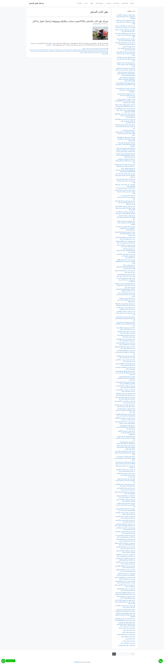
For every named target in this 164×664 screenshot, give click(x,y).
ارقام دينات (104, 49)
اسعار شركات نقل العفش (87, 49)
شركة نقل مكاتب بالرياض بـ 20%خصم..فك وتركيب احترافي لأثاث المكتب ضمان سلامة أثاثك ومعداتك (125, 208)
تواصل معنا (79, 3)
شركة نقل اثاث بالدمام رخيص (93, 51)
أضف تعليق (104, 53)
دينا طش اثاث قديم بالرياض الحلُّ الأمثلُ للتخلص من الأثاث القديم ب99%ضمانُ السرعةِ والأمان (126, 139)
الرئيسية (132, 3)
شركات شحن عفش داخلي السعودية (126, 645)
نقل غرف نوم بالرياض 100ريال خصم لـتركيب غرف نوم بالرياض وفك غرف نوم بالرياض (125, 294)
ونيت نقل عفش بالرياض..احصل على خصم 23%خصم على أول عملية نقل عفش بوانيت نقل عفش (125, 175)
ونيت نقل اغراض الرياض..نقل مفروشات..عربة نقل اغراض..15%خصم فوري (126, 197)
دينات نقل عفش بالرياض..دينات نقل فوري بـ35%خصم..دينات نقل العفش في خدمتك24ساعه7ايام (125, 228)
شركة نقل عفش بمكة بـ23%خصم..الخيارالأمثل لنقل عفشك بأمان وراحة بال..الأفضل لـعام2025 (125, 289)
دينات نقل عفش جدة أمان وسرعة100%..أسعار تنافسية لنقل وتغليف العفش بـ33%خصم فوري (125, 266)
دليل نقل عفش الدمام (96, 48)
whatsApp (3, 661)
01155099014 (77, 662)
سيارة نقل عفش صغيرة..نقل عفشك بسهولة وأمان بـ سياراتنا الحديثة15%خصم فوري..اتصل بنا (125, 233)
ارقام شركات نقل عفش (97, 49)
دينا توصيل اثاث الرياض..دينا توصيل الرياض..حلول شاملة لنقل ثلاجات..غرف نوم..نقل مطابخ (126, 300)
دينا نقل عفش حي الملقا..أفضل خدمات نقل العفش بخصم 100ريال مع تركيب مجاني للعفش (125, 35)
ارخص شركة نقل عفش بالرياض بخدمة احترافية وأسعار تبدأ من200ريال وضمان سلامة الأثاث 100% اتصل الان (126, 73)
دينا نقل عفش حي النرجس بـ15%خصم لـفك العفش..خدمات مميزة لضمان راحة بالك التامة (125, 191)
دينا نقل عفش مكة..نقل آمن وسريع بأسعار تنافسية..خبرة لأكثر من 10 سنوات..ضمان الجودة (125, 22)
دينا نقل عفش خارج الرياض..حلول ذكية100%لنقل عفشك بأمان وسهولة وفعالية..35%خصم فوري (127, 79)
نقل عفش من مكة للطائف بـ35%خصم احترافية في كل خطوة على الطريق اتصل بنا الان (125, 352)
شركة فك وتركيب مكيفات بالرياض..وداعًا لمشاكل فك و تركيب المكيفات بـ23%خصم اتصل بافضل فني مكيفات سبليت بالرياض (125, 149)
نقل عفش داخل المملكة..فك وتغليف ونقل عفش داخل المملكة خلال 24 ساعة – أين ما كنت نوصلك (125, 372)
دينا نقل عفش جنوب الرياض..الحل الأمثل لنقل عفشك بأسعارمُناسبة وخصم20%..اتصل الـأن (125, 318)
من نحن (86, 3)
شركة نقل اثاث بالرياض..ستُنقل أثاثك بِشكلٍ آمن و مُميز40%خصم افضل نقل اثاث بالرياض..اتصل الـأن (125, 202)
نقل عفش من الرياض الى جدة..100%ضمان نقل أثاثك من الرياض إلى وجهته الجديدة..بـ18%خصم (125, 121)
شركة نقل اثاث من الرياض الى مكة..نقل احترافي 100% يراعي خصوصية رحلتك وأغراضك (126, 222)
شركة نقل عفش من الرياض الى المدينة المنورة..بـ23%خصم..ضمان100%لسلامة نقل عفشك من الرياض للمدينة (125, 101)
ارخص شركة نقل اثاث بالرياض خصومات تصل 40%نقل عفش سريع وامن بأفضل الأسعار (126, 64)
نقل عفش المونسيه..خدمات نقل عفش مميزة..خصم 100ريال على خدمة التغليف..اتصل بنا (126, 95)
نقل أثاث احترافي (68, 51)
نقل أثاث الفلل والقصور (59, 51)
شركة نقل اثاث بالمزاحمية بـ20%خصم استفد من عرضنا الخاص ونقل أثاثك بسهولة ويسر (125, 160)
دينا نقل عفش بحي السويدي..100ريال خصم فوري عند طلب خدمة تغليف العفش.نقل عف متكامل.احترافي (125, 601)
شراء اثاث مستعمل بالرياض (128, 641)
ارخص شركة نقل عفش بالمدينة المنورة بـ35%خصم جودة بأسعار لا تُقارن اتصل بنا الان (125, 505)
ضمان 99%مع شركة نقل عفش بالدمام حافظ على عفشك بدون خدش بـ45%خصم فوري (125, 438)
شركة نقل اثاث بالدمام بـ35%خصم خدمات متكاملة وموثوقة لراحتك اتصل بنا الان (70, 21)
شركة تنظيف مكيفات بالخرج (128, 632)
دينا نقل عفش (116, 3)
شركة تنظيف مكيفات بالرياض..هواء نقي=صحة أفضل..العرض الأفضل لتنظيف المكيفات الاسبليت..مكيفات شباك (125, 624)
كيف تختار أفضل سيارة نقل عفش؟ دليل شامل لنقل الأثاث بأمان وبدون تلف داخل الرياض (126, 59)
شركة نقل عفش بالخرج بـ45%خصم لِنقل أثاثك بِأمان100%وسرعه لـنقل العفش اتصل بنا (125, 84)
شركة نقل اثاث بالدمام (103, 51)
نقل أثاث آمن (74, 51)
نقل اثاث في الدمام (95, 52)
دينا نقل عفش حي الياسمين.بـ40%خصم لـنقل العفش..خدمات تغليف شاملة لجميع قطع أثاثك (125, 16)
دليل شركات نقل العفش (77, 49)
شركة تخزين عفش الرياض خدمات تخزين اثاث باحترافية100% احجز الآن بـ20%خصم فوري (125, 324)
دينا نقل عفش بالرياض (36, 3)
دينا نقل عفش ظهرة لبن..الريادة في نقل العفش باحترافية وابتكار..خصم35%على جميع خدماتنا (125, 458)
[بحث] (114, 654)
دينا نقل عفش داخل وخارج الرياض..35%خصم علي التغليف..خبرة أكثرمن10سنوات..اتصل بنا (126, 48)
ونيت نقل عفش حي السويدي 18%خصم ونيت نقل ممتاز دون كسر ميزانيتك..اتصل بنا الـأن (125, 313)
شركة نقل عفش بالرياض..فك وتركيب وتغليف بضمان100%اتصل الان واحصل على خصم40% (125, 144)
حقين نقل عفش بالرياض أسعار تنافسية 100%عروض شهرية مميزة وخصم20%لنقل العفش (125, 261)
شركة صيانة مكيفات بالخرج (129, 630)
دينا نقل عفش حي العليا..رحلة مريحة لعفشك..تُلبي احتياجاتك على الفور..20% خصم (126, 217)
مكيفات (91, 3)
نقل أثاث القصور (52, 51)
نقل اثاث (36, 51)
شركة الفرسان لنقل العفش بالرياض (127, 627)
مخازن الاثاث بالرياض (130, 638)
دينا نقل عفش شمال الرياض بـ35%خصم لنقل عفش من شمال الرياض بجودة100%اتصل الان (126, 256)
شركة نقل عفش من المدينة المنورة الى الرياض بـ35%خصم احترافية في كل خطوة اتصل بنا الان (125, 410)
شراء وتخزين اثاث (99, 3)
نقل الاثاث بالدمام (87, 52)
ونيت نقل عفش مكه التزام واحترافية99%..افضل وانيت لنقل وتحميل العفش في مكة (125, 250)
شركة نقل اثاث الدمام (33, 49)
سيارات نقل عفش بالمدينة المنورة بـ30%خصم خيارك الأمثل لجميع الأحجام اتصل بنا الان (126, 378)
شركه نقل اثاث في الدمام (82, 51)
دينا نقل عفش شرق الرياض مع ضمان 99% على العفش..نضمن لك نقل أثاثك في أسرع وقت (125, 126)
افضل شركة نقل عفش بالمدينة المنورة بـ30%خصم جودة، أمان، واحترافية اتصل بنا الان (125, 480)
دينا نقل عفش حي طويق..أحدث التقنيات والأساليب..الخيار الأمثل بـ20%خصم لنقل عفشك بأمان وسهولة (126, 447)
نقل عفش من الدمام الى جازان (128, 643)
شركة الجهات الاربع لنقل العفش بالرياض (126, 634)
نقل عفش (109, 3)
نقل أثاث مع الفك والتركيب (43, 51)
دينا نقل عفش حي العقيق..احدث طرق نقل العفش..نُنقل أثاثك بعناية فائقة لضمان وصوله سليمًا (125, 452)
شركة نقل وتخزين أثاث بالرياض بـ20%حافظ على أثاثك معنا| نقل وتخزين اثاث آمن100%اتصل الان (125, 115)
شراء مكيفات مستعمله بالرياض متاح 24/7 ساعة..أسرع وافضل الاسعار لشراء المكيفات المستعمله (125, 614)
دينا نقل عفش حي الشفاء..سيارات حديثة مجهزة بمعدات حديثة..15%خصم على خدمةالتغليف (125, 279)
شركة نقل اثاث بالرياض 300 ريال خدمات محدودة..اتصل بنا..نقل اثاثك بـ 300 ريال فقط (125, 180)
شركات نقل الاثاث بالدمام (43, 49)
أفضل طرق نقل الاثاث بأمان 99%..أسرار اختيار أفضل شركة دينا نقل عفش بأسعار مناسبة (125, 53)
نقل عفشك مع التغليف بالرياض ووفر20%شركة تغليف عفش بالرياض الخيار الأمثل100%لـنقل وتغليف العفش (125, 170)
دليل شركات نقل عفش (68, 49)
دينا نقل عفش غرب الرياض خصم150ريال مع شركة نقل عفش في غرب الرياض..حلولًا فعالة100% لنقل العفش (125, 110)
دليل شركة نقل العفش (59, 49)
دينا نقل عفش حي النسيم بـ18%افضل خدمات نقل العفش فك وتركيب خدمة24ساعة (126, 432)
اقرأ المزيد (48, 45)
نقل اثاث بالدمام (102, 52)
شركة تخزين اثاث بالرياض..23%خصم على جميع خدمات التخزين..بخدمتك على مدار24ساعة (125, 90)
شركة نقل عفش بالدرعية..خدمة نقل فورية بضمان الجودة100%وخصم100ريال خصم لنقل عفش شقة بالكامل (125, 155)
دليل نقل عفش (125, 3)
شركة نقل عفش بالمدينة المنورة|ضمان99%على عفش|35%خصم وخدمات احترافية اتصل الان (125, 427)
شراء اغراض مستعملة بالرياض (128, 636)
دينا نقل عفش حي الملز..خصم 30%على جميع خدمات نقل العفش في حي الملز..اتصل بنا (126, 475)
